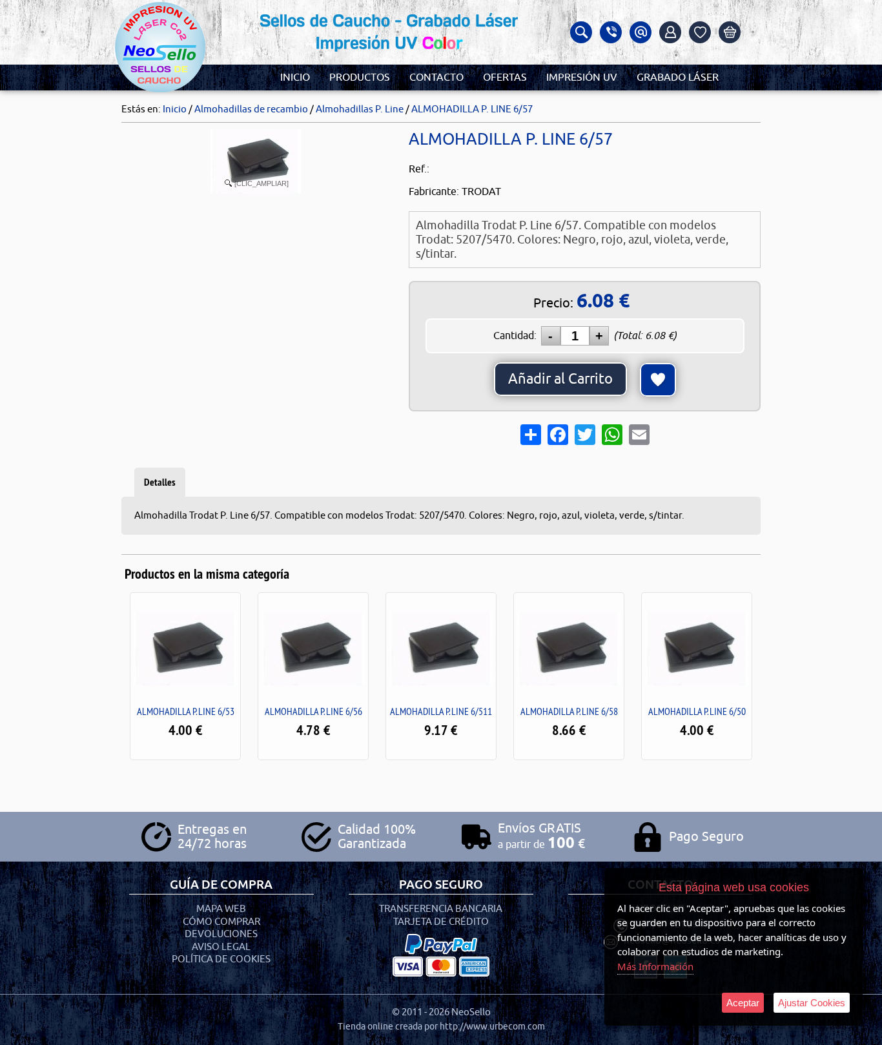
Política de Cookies (221, 959)
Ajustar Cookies (811, 1002)
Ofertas (505, 77)
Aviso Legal (221, 947)
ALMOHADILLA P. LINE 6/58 (569, 711)
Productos (359, 77)
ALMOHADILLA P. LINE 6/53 (185, 711)
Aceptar (742, 1002)
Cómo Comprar (221, 922)
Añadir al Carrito (560, 379)
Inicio (295, 77)
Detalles (160, 482)
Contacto (436, 77)
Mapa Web (221, 909)
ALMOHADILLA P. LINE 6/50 (697, 711)
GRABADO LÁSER (678, 77)
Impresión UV (581, 77)
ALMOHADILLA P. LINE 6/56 (313, 711)
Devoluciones (221, 934)
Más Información (655, 966)
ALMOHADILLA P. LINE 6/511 (441, 711)
